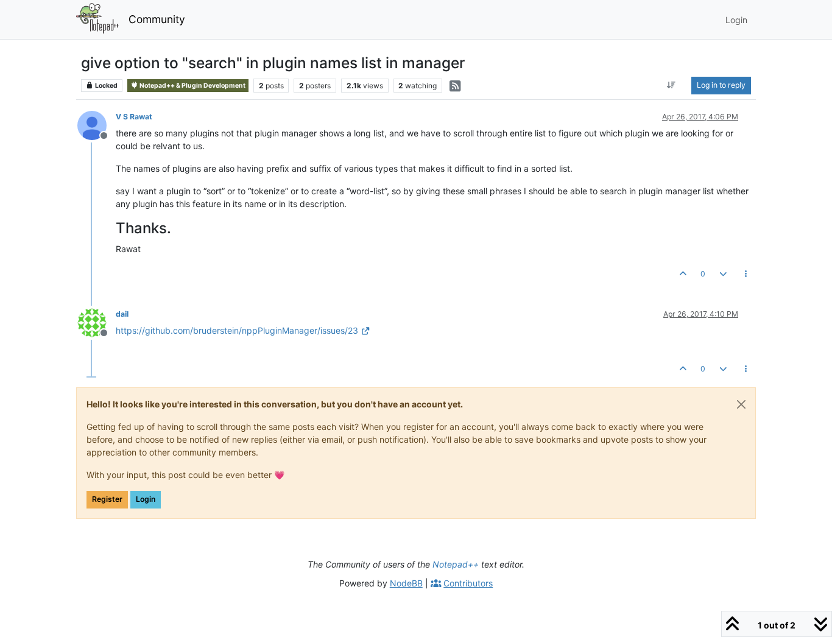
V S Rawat (134, 116)
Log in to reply (721, 85)
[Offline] (96, 124)
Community (157, 19)
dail (122, 313)
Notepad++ (455, 564)
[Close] (741, 404)
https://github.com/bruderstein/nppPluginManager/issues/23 (237, 330)
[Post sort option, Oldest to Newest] (671, 85)
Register (107, 499)
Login (145, 499)
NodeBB (406, 583)
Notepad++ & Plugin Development (191, 86)
